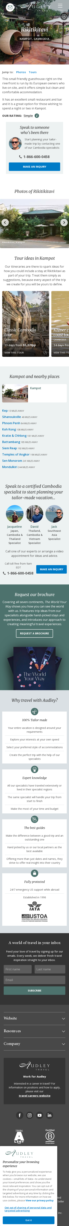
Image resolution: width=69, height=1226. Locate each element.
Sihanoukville (11, 417)
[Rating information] (37, 115)
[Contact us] (10, 7)
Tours (33, 72)
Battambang (11, 442)
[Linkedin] (49, 1115)
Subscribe (34, 990)
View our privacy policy (40, 1200)
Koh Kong (9, 429)
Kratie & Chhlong (14, 436)
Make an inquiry (34, 166)
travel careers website (34, 1095)
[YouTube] (39, 1115)
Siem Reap (9, 448)
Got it (28, 1220)
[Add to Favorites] (64, 16)
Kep (5, 411)
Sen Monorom (12, 461)
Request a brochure (34, 633)
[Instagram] (29, 1115)
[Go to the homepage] (36, 7)
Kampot (35, 388)
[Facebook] (19, 1115)
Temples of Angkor (16, 454)
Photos (21, 72)
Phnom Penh (11, 423)
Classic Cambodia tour (20, 332)
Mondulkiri (9, 467)
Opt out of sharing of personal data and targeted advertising (28, 1209)
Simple (28, 116)
